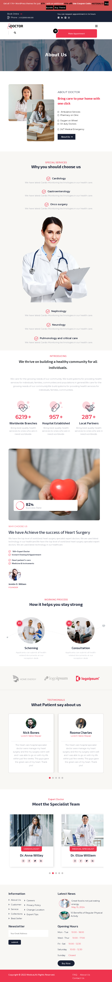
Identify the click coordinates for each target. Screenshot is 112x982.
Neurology (58, 324)
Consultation (81, 648)
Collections (16, 914)
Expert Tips (32, 914)
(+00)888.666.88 (26, 17)
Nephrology (58, 311)
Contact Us (78, 978)
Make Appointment (76, 33)
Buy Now (66, 963)
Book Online (13, 14)
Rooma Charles (81, 732)
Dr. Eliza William (31, 855)
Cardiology (58, 178)
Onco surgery (58, 204)
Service (14, 909)
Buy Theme (60, 7)
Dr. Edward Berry (83, 855)
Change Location (35, 909)
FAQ (75, 974)
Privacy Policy (34, 905)
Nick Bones (31, 732)
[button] (96, 26)
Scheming (31, 648)
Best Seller (16, 918)
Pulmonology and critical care (59, 338)
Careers (31, 900)
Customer (16, 904)
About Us (65, 137)
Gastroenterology (58, 191)
